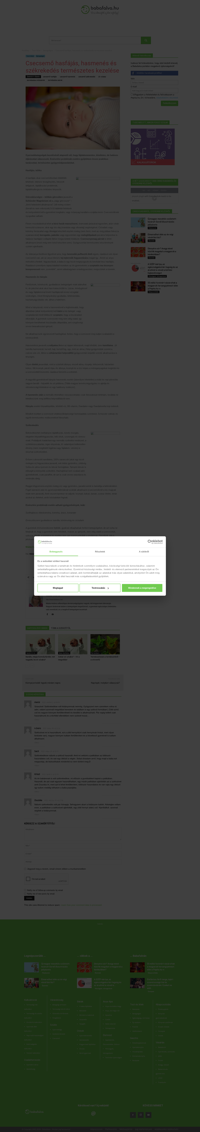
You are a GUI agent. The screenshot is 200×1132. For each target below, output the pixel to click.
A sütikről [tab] (144, 551)
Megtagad (58, 588)
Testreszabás (98, 588)
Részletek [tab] (100, 551)
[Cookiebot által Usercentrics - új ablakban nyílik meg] (150, 542)
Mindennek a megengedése (142, 588)
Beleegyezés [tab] (56, 551)
